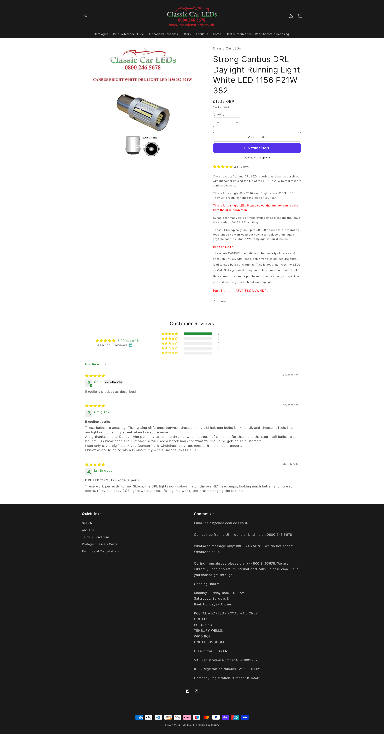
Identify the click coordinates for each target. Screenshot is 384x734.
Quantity (218, 114)
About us (88, 530)
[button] (86, 15)
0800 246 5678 (248, 546)
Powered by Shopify (208, 725)
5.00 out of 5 (128, 341)
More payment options (257, 157)
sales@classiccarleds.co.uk (227, 523)
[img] (95, 376)
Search (87, 523)
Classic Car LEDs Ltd (185, 725)
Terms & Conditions (95, 537)
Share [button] (222, 301)
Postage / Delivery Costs (99, 544)
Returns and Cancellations (100, 551)
